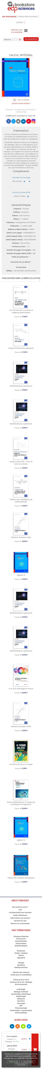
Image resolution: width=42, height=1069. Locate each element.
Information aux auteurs (20, 918)
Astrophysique (21, 941)
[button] (33, 121)
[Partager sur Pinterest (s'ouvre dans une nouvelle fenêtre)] (28, 121)
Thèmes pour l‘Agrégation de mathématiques (21, 500)
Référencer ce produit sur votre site (21, 116)
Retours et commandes (20, 923)
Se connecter (30, 39)
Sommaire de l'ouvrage (21, 177)
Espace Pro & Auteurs (28, 16)
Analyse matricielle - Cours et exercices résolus (21, 462)
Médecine (21, 999)
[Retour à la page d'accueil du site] (21, 7)
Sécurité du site (20, 921)
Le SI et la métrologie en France (21, 689)
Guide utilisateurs (20, 915)
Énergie (21, 963)
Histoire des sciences (21, 972)
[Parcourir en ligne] (21, 100)
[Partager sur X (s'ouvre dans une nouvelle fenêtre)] (13, 121)
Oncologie (21, 1003)
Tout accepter (28, 1062)
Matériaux (21, 951)
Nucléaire (21, 965)
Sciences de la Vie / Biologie (21, 982)
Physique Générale (21, 936)
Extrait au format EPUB (21, 192)
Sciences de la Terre (21, 979)
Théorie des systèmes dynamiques (21, 878)
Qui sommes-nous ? (20, 907)
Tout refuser (21, 1064)
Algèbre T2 (21, 575)
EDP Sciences (24, 215)
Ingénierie (21, 958)
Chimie (21, 955)
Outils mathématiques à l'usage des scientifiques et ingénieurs (21, 803)
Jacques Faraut (17, 103)
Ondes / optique (21, 953)
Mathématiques (21, 946)
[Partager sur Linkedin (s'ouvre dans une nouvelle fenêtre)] (23, 121)
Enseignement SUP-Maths (25, 109)
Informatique (21, 943)
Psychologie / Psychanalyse (21, 1010)
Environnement (21, 984)
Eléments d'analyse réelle (21, 537)
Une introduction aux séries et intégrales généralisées (21, 311)
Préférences (13, 1062)
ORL (21, 1006)
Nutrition (21, 1001)
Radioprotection (21, 967)
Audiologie (21, 989)
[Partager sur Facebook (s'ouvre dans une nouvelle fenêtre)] (8, 121)
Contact (20, 22)
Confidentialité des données (20, 912)
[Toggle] (26, 31)
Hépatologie (21, 996)
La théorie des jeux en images (21, 764)
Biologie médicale (21, 992)
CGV (20, 910)
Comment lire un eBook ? (20, 262)
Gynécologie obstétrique (21, 994)
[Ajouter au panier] (35, 1050)
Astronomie (21, 939)
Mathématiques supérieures (21, 386)
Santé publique (21, 1013)
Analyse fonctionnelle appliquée (21, 348)
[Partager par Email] (18, 121)
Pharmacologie (21, 1008)
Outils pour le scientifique (21, 975)
